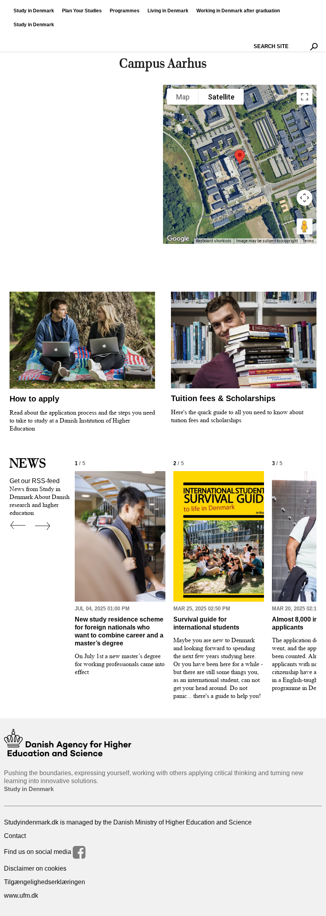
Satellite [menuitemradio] (221, 97)
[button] (239, 157)
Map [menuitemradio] (183, 97)
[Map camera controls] (304, 198)
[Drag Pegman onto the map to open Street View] (304, 226)
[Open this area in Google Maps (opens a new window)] (178, 239)
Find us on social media (38, 851)
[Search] (314, 46)
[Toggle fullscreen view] (304, 97)
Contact (15, 835)
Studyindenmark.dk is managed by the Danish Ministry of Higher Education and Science (128, 822)
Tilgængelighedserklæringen (44, 882)
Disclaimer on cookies (35, 868)
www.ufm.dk (21, 895)
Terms (308, 241)
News (28, 463)
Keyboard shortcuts (213, 241)
